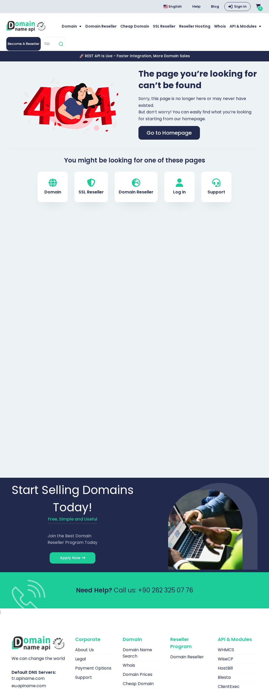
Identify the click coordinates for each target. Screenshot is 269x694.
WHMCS (226, 650)
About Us (84, 650)
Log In (179, 192)
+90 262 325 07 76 (165, 590)
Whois (220, 26)
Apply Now (70, 557)
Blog (215, 6)
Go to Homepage (169, 132)
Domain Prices (137, 674)
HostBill (225, 668)
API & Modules (243, 26)
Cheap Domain (134, 26)
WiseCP (225, 659)
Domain (70, 26)
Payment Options (93, 668)
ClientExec (229, 687)
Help (196, 6)
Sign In (240, 6)
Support (216, 192)
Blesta (224, 677)
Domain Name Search (137, 653)
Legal (80, 659)
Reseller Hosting (194, 26)
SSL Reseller (164, 26)
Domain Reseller (101, 26)
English (175, 6)
